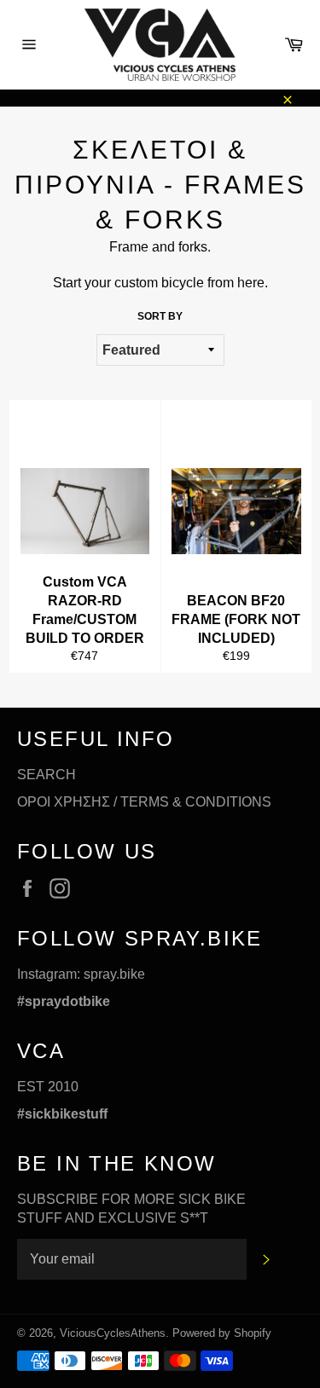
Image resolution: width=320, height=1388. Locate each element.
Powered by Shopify (221, 1333)
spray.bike (114, 974)
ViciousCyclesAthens (113, 1333)
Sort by (160, 316)
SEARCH (46, 774)
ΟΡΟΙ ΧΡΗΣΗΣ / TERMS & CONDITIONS (144, 802)
